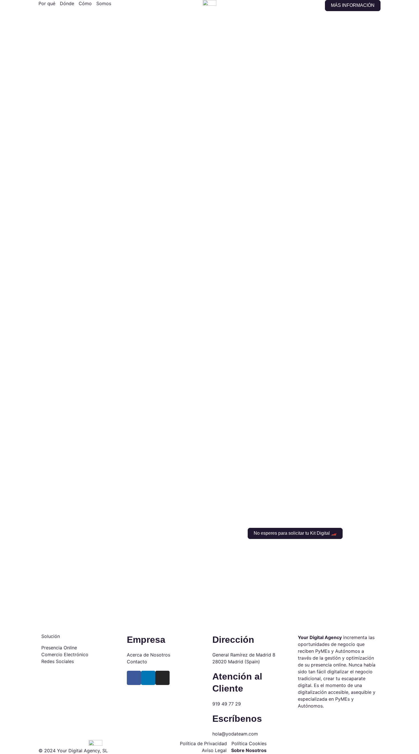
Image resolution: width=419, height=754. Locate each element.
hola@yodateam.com (235, 734)
